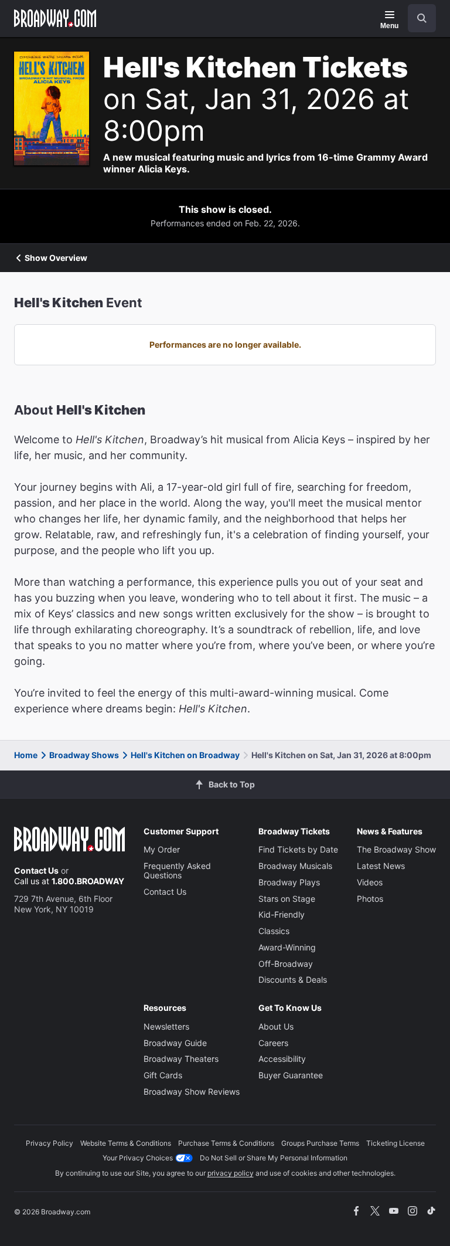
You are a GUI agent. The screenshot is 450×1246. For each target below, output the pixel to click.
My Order (162, 849)
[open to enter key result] (422, 18)
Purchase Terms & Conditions (226, 1143)
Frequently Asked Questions (177, 870)
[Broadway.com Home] (55, 18)
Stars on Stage (286, 899)
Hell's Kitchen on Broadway (185, 755)
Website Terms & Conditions (125, 1143)
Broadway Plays (289, 882)
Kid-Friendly (281, 914)
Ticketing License (395, 1143)
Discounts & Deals (292, 979)
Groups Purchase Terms (320, 1143)
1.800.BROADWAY (88, 881)
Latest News (381, 866)
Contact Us (36, 870)
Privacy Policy (49, 1143)
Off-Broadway (285, 964)
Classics (273, 931)
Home (26, 755)
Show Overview (56, 258)
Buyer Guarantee (290, 1075)
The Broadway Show (396, 849)
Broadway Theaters (181, 1059)
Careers (273, 1043)
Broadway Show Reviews (192, 1091)
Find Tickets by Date (298, 849)
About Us (276, 1026)
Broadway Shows (84, 755)
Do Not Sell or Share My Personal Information (273, 1157)
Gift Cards (163, 1075)
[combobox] (417, 18)
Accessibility (282, 1059)
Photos (370, 899)
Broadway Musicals (295, 866)
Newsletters (166, 1026)
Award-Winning (287, 947)
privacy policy (230, 1173)
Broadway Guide (175, 1043)
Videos (370, 882)
